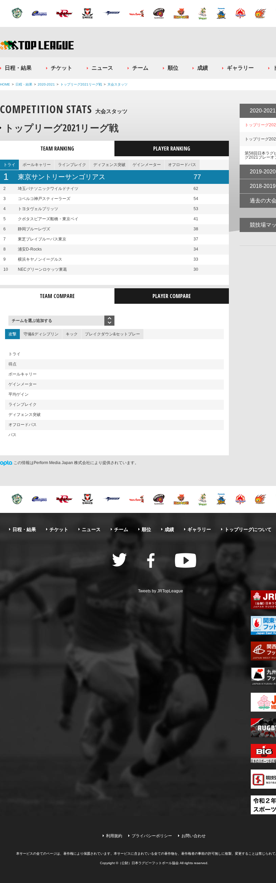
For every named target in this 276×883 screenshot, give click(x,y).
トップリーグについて (248, 529)
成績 (202, 68)
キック (72, 334)
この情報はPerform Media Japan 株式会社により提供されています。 (76, 462)
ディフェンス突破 (109, 164)
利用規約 (114, 835)
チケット (61, 68)
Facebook (150, 560)
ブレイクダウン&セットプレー (112, 334)
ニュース (102, 68)
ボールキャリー (37, 164)
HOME (5, 84)
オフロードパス (182, 164)
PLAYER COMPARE (171, 296)
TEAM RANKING (57, 148)
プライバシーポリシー (152, 835)
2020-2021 (46, 84)
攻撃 (12, 334)
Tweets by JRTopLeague (160, 591)
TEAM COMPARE (57, 296)
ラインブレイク (72, 164)
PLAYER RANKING (171, 148)
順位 (173, 68)
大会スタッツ (117, 84)
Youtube (185, 560)
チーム (140, 68)
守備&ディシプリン (41, 334)
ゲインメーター (147, 164)
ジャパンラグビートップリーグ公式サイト (37, 45)
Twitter (119, 559)
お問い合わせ (193, 835)
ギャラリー (240, 68)
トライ (9, 164)
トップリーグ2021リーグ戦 (81, 84)
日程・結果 (18, 68)
